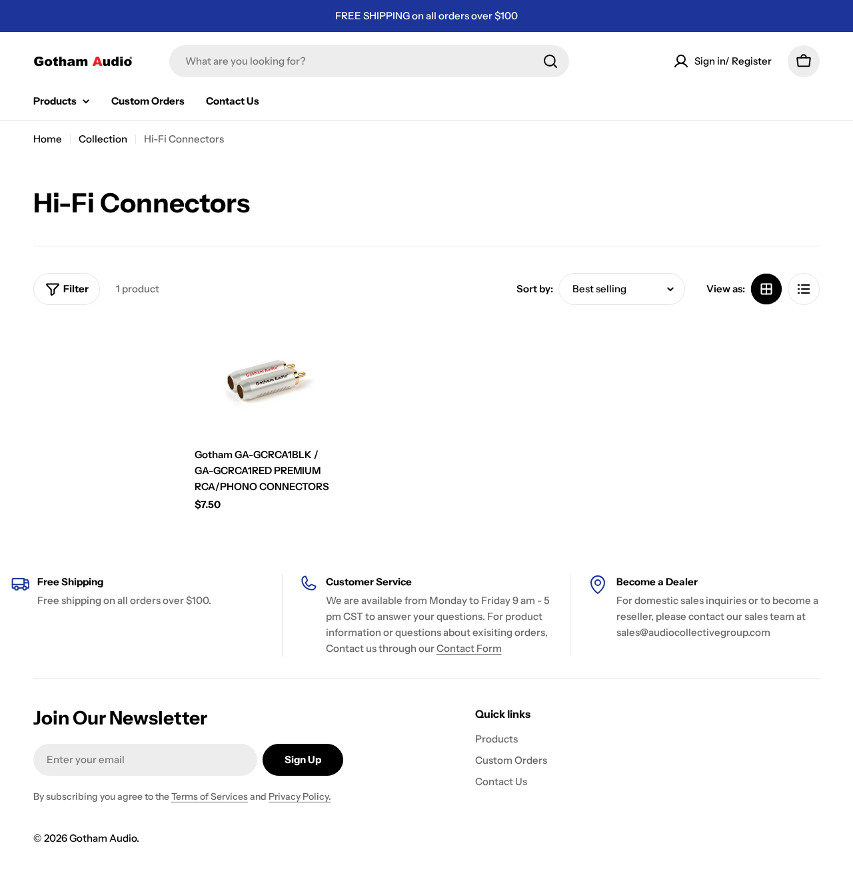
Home (47, 139)
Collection (103, 139)
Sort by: (534, 288)
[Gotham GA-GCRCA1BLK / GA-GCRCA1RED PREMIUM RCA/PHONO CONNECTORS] (265, 380)
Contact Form (469, 648)
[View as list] (804, 289)
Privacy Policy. (300, 796)
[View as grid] (766, 289)
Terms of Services (209, 796)
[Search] (550, 61)
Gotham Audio (103, 838)
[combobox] (369, 61)
